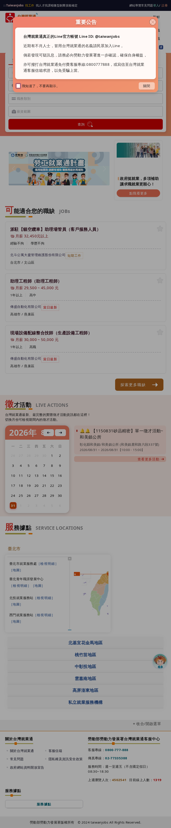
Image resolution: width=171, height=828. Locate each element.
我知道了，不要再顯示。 (41, 86)
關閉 (147, 86)
